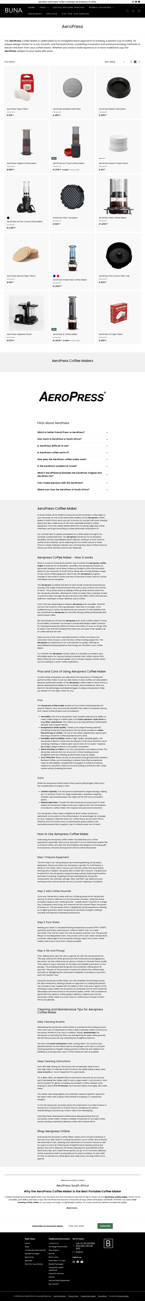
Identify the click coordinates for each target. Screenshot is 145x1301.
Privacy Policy (73, 1296)
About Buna (54, 1250)
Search (52, 1277)
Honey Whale (123, 1296)
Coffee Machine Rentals (69, 7)
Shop (43, 7)
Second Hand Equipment (59, 1280)
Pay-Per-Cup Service (75, 14)
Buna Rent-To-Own (57, 1260)
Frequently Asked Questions (56, 1268)
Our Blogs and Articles (58, 1246)
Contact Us (54, 1243)
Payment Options (56, 1273)
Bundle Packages (100, 7)
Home (31, 7)
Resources (35, 14)
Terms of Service (59, 1296)
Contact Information (88, 1296)
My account (54, 1284)
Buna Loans (53, 1257)
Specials (52, 14)
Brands (52, 1253)
